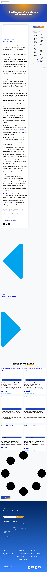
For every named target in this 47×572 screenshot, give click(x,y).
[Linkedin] (28, 567)
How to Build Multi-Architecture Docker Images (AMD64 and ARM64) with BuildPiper (34, 384)
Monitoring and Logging (8, 41)
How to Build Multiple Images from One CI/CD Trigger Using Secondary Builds (11, 413)
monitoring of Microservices (10, 220)
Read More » (4, 391)
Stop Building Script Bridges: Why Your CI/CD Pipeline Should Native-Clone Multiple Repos (12, 384)
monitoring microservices (9, 217)
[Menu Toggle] (45, 2)
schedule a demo (7, 211)
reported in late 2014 (11, 90)
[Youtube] (32, 567)
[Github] (39, 567)
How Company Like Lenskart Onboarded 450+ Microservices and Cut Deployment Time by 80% (11, 441)
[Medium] (35, 567)
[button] (4, 225)
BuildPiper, (6, 193)
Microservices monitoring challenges (12, 213)
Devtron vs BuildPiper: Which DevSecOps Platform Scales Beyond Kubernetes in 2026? (34, 441)
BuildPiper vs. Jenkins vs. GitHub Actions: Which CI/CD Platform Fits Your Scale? (33, 413)
